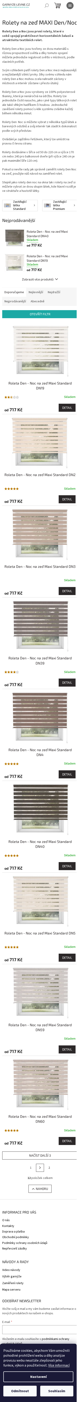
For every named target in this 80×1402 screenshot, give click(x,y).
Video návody (11, 1270)
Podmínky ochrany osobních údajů (24, 1243)
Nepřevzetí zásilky (14, 1248)
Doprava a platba (13, 1231)
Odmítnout (20, 1391)
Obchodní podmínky (15, 1237)
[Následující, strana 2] (40, 1168)
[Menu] (70, 5)
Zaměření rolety (13, 1283)
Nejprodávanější (15, 301)
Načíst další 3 (40, 1155)
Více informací (59, 1365)
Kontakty (8, 1226)
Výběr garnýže (12, 1277)
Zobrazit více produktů (38, 279)
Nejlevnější (36, 292)
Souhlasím (56, 1391)
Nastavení (38, 1376)
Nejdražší (54, 292)
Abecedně (37, 301)
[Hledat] (46, 5)
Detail (67, 408)
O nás (6, 1220)
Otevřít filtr (40, 314)
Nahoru (42, 1189)
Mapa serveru (11, 1290)
